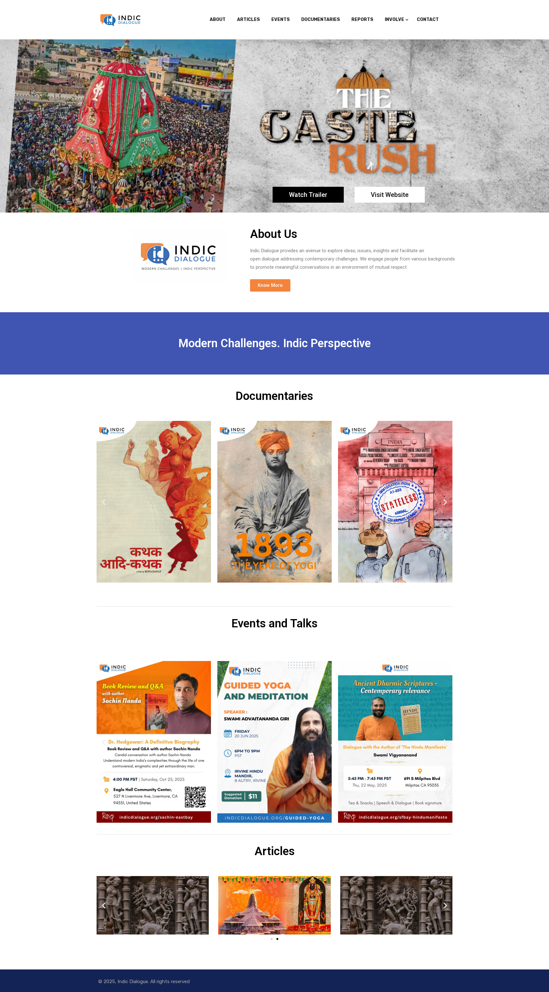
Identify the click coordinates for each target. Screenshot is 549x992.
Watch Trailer (308, 195)
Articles (248, 19)
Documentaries (320, 19)
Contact (428, 19)
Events (280, 19)
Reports (362, 19)
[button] (270, 285)
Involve (394, 19)
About (218, 19)
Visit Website (390, 195)
